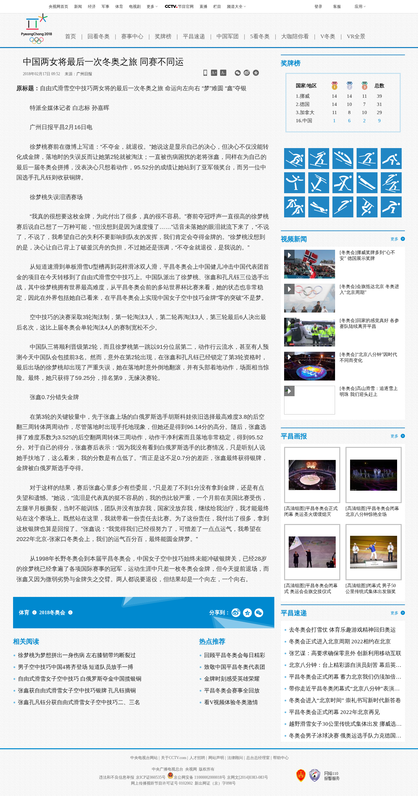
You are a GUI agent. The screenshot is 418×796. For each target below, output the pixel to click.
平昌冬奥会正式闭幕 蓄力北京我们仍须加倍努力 (348, 677)
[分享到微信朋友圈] (237, 75)
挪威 (305, 96)
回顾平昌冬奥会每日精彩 (234, 655)
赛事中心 (132, 36)
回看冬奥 (99, 36)
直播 (203, 6)
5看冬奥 (260, 36)
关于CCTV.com (173, 757)
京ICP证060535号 (151, 777)
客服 (337, 6)
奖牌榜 (163, 36)
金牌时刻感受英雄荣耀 (232, 679)
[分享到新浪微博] (247, 75)
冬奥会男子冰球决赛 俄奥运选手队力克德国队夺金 (350, 736)
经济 (92, 6)
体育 (119, 6)
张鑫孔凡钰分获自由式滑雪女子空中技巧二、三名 (79, 702)
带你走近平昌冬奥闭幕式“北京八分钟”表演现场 (347, 689)
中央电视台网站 (144, 757)
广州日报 (84, 74)
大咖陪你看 (295, 36)
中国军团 (228, 36)
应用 (358, 6)
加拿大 (307, 112)
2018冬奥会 (52, 612)
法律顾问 (235, 757)
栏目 (217, 6)
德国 (305, 104)
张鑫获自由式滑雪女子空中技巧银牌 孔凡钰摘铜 (77, 690)
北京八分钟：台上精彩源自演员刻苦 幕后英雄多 (348, 665)
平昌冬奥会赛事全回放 (232, 690)
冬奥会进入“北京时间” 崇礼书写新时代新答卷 (345, 700)
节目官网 (186, 6)
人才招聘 (197, 757)
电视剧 (135, 6)
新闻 (78, 6)
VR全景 (356, 36)
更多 (394, 239)
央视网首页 (58, 6)
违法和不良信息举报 (116, 777)
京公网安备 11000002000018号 (200, 777)
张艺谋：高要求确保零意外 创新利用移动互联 (345, 653)
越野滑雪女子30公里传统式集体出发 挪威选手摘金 (351, 724)
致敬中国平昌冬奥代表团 (234, 667)
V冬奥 (327, 36)
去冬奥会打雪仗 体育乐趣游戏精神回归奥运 (342, 630)
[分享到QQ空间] (256, 75)
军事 (105, 6)
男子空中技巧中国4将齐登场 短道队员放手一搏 (75, 667)
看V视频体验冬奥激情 (231, 702)
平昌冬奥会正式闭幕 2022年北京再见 (334, 712)
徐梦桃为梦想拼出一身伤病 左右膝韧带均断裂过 (77, 655)
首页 (70, 36)
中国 (307, 120)
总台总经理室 (258, 757)
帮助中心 (281, 757)
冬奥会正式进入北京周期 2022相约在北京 (340, 641)
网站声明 (216, 757)
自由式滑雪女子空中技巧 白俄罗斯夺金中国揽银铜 (79, 679)
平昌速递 (194, 36)
